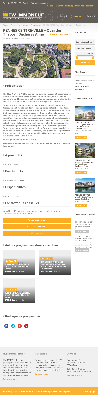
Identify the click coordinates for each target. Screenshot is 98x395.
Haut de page (88, 391)
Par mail (39, 233)
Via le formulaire (38, 227)
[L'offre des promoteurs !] (23, 16)
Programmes (77, 16)
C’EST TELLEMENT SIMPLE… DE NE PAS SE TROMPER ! (84, 238)
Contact (91, 16)
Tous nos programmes (19, 25)
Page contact (73, 375)
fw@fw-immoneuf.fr (39, 3)
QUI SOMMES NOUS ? (84, 222)
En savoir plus (10, 379)
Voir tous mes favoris (82, 87)
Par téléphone (38, 220)
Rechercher (85, 62)
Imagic (48, 391)
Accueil (63, 16)
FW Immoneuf (26, 391)
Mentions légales (61, 391)
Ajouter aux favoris (61, 34)
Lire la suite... (82, 232)
